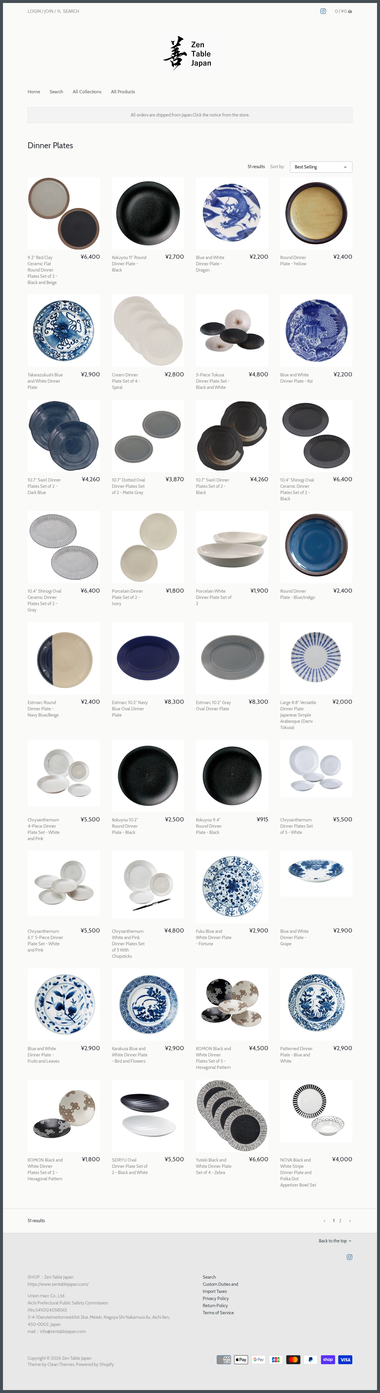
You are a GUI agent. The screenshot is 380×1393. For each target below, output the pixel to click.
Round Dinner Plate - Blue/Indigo (297, 594)
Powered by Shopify (95, 1364)
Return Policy (215, 1305)
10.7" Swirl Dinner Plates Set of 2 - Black (212, 486)
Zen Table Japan (76, 1358)
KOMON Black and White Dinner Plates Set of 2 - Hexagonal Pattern (45, 1169)
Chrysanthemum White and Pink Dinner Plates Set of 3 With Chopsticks (128, 944)
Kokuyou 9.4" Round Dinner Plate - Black (209, 826)
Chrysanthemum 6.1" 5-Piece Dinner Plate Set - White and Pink (45, 941)
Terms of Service (218, 1312)
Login (34, 11)
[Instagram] (323, 11)
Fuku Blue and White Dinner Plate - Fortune (214, 937)
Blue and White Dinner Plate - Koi (296, 378)
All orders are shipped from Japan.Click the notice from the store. (190, 115)
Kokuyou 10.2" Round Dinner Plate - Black (125, 826)
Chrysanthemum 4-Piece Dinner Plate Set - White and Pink (44, 829)
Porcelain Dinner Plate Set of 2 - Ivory (127, 597)
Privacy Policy (216, 1298)
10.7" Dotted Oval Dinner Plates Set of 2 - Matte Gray (128, 486)
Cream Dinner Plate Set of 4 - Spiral (126, 381)
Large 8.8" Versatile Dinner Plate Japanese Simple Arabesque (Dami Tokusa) (298, 715)
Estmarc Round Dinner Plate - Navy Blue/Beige (43, 709)
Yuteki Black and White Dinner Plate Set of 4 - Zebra (214, 1166)
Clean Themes (61, 1364)
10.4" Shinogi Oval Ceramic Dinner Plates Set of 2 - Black (297, 489)
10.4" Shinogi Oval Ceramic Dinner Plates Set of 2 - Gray (44, 601)
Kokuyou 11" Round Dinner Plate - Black (129, 264)
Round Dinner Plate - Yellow (293, 260)
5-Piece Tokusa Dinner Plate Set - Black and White (212, 381)
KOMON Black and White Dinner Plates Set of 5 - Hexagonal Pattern (213, 1058)
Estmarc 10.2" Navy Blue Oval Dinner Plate (130, 709)
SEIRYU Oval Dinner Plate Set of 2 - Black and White (130, 1166)
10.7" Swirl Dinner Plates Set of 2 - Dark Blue (44, 486)
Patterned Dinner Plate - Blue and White (296, 1055)
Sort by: (277, 166)
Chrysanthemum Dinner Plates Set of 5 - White (296, 826)
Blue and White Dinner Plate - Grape (294, 937)
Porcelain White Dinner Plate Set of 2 (214, 597)
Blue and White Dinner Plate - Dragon (210, 264)
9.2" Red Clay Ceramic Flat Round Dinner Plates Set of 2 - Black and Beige (42, 270)
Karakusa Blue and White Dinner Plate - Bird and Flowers (130, 1055)
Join (48, 11)
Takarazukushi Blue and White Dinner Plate (45, 381)
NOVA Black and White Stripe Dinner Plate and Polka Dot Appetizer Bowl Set (298, 1172)
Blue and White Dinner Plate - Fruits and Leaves (43, 1055)
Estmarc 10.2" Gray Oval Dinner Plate (213, 706)
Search (209, 1277)
